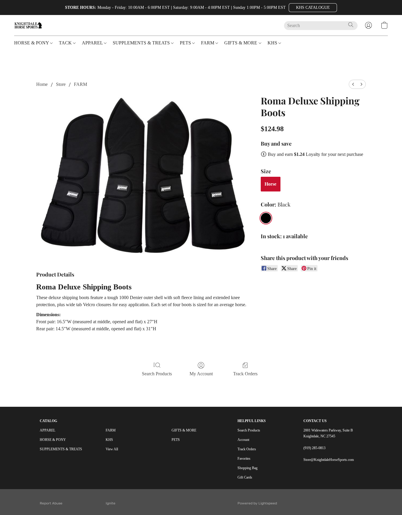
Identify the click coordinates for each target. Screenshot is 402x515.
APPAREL (47, 430)
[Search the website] (350, 25)
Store (61, 84)
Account (243, 440)
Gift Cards (244, 477)
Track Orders (245, 373)
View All (112, 449)
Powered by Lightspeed (257, 503)
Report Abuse (51, 503)
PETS (176, 440)
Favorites (243, 458)
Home (42, 84)
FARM (80, 84)
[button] (313, 7)
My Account (201, 373)
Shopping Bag (247, 468)
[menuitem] (353, 84)
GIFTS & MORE (184, 430)
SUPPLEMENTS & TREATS (61, 449)
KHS (109, 440)
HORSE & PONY (53, 440)
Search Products (157, 373)
